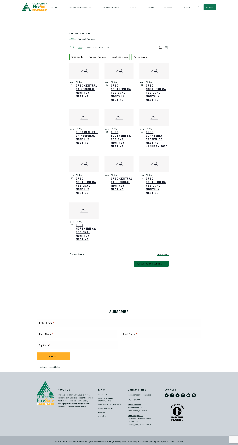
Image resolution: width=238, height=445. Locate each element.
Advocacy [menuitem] (133, 7)
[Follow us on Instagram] (183, 395)
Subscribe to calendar (150, 264)
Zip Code (44, 345)
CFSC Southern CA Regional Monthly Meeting (121, 92)
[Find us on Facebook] (172, 395)
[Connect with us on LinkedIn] (177, 395)
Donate (210, 7)
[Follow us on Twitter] (167, 395)
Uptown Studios (142, 441)
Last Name (130, 334)
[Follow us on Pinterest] (194, 395)
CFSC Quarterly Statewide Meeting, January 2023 (157, 139)
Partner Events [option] (140, 56)
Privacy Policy (156, 441)
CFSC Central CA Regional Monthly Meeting (87, 91)
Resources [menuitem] (168, 7)
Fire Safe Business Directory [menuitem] (80, 7)
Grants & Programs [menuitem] (111, 7)
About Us (102, 394)
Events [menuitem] (151, 7)
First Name (46, 334)
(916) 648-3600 (134, 399)
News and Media (105, 408)
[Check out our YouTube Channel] (188, 395)
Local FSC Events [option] (120, 56)
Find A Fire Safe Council (109, 405)
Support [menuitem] (187, 7)
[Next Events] (73, 47)
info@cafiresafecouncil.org (139, 395)
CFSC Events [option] (77, 56)
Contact (102, 412)
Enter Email (46, 323)
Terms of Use (168, 441)
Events (72, 38)
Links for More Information (105, 399)
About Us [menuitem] (54, 7)
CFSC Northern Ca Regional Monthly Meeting (156, 92)
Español (102, 416)
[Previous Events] (70, 47)
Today (80, 47)
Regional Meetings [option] (97, 56)
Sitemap (179, 441)
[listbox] (119, 57)
